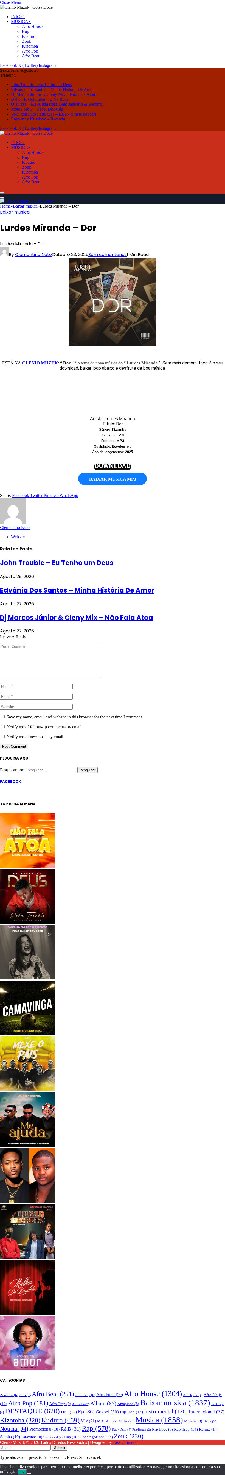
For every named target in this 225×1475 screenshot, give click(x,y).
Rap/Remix (141, 1429)
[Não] (29, 1473)
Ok (22, 1472)
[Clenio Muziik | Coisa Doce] (26, 133)
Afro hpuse (193, 1395)
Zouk (26, 41)
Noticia (14, 1429)
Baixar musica (15, 212)
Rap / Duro (121, 1429)
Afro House (32, 26)
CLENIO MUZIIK (40, 363)
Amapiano (128, 1404)
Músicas (193, 1421)
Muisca (126, 1421)
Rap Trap (186, 1429)
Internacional (206, 1411)
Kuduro (28, 36)
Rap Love (162, 1429)
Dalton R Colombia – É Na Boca (40, 99)
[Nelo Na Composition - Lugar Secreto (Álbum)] (27, 1257)
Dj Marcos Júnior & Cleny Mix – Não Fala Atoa (53, 94)
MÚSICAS (21, 21)
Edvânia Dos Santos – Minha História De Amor (52, 89)
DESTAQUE (32, 1411)
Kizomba (30, 46)
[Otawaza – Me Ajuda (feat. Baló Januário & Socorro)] (27, 1145)
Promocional (44, 1429)
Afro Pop (30, 51)
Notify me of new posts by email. (35, 736)
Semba (10, 1436)
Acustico (9, 1395)
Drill (69, 1412)
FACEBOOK (10, 781)
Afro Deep (85, 1395)
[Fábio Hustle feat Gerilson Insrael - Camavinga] (27, 1033)
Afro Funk (109, 1394)
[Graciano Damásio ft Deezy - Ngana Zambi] (27, 1201)
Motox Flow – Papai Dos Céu (37, 109)
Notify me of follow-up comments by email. (45, 726)
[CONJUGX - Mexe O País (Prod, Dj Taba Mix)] (27, 1089)
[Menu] (2, 193)
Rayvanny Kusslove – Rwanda (38, 119)
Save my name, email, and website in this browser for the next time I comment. (75, 717)
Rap (25, 31)
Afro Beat (30, 56)
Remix (208, 1429)
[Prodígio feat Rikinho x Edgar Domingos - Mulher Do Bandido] (27, 1313)
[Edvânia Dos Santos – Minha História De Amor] (27, 1369)
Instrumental (166, 1411)
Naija (209, 1421)
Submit (59, 1448)
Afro (25, 1395)
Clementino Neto (33, 254)
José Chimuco (125, 1442)
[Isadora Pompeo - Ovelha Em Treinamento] (27, 978)
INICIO (18, 16)
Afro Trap (60, 1404)
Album (103, 1403)
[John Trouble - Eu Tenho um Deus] (27, 922)
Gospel (107, 1411)
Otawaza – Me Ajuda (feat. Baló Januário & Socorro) (57, 104)
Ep (86, 1411)
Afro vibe (80, 1404)
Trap (71, 1437)
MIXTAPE (107, 1421)
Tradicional (53, 1437)
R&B (71, 1429)
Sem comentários (107, 254)
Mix (88, 1421)
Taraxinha (31, 1437)
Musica (159, 1419)
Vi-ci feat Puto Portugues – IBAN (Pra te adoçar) (53, 114)
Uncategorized (96, 1437)
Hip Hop (131, 1412)
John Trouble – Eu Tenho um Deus (41, 84)
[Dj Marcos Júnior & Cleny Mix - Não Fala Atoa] (27, 866)
